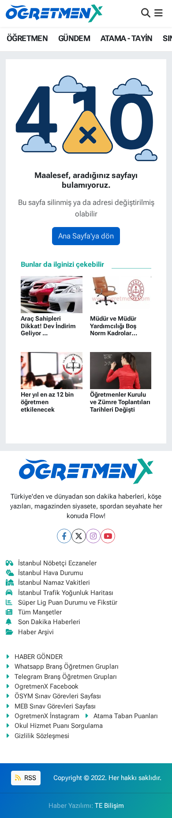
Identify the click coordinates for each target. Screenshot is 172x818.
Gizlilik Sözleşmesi (42, 736)
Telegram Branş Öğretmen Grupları (66, 677)
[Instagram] (93, 536)
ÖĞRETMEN (27, 38)
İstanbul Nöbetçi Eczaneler (57, 563)
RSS (29, 778)
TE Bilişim (109, 806)
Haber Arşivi (36, 632)
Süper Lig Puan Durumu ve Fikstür (67, 602)
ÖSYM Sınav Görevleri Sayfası (58, 696)
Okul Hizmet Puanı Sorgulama (59, 726)
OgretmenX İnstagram (47, 716)
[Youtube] (108, 536)
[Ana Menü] (158, 13)
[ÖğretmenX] (54, 13)
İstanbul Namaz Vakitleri (54, 583)
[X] (78, 536)
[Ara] (145, 13)
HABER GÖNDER (39, 657)
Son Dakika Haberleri (49, 622)
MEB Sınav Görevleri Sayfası (55, 706)
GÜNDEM (74, 38)
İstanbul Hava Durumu (50, 573)
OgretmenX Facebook (47, 686)
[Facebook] (64, 536)
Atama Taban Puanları (125, 716)
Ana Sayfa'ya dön (86, 235)
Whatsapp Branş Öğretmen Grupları (67, 666)
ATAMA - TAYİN (127, 38)
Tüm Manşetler (40, 612)
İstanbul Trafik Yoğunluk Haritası (65, 593)
